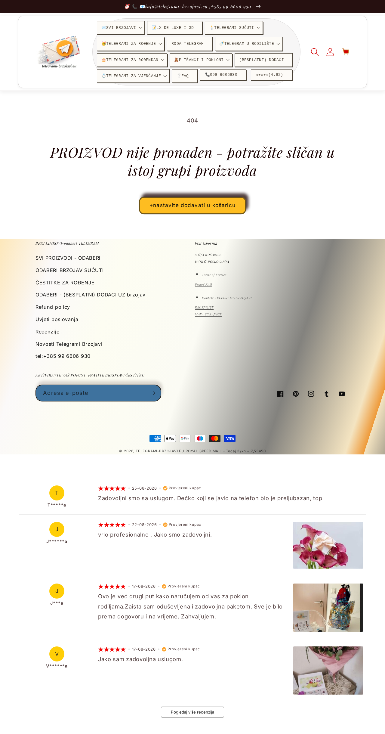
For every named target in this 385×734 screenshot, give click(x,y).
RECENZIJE (204, 307)
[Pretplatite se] (153, 393)
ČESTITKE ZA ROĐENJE (64, 283)
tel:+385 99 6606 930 (63, 356)
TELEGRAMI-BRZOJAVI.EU (161, 451)
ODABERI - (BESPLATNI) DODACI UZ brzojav (90, 295)
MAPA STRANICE (208, 314)
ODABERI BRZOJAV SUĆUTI (69, 270)
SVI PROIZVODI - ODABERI (67, 258)
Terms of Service (214, 275)
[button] (121, 28)
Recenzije (47, 332)
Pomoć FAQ (203, 284)
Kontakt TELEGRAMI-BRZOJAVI (226, 298)
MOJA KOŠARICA (208, 254)
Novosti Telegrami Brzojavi (68, 344)
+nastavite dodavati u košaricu (192, 205)
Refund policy (52, 307)
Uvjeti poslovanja (57, 319)
